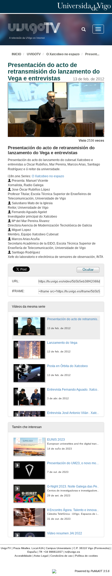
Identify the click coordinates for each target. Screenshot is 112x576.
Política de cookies (86, 555)
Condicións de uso (61, 555)
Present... (92, 54)
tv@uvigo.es (72, 551)
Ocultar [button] (88, 270)
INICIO (16, 54)
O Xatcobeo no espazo (62, 54)
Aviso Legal (41, 555)
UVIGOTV (34, 54)
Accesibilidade (23, 555)
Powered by (92, 571)
